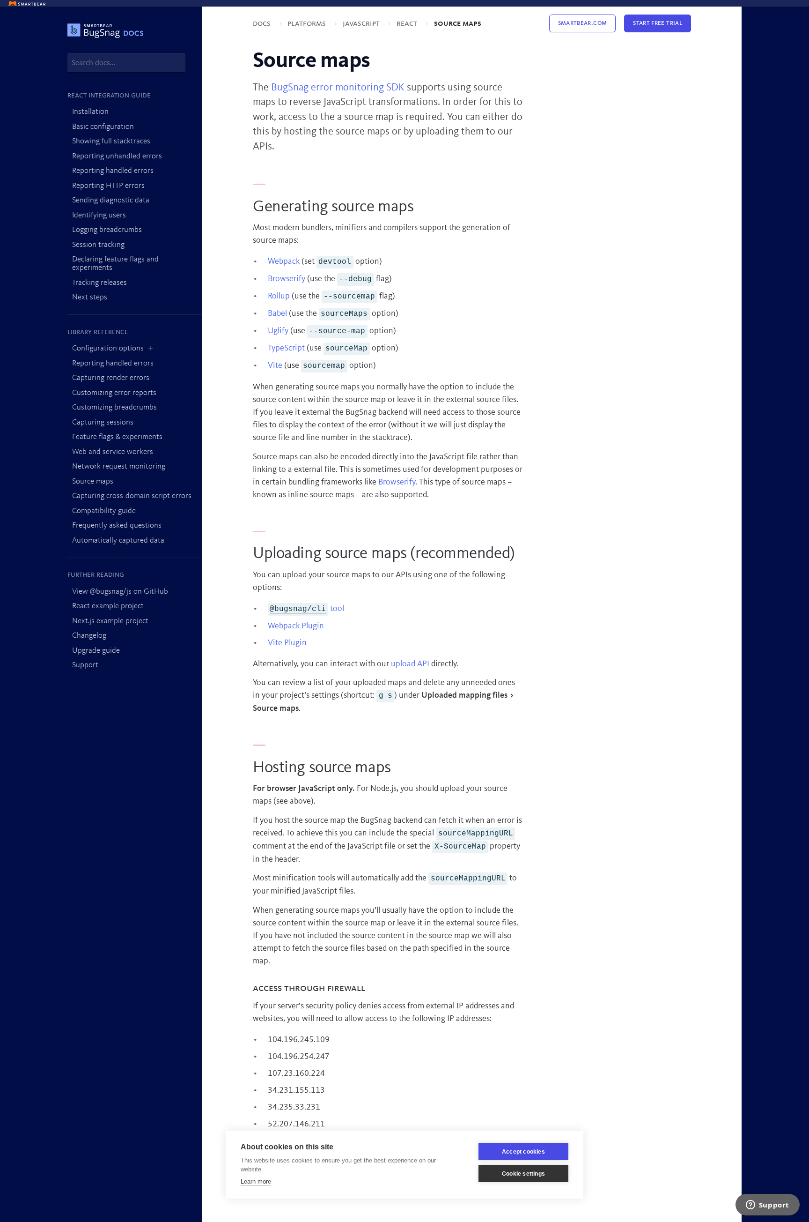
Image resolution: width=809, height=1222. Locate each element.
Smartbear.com (582, 23)
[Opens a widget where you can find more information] (767, 1205)
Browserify (286, 279)
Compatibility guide (104, 511)
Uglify (278, 331)
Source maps (92, 481)
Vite (275, 365)
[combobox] (126, 62)
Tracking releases (99, 283)
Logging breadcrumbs (107, 230)
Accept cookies (523, 1151)
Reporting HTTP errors (108, 186)
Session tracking (98, 245)
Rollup (279, 296)
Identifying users (99, 215)
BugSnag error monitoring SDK (337, 88)
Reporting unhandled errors (117, 156)
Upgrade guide (96, 651)
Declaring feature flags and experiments (115, 263)
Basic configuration (103, 127)
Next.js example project (110, 621)
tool (307, 608)
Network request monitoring (118, 466)
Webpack (284, 261)
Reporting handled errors (113, 171)
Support (85, 665)
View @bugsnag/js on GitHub (120, 592)
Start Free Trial (657, 23)
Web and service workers (112, 452)
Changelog (89, 636)
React (408, 23)
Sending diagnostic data (110, 200)
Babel (277, 313)
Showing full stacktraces (111, 141)
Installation (90, 112)
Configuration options (108, 348)
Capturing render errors (110, 378)
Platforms (307, 23)
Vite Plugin (287, 643)
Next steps (89, 297)
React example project (108, 606)
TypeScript (286, 348)
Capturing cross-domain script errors (131, 496)
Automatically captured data (118, 540)
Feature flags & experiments (117, 437)
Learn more (256, 1181)
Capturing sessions (102, 422)
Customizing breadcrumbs (114, 407)
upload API (410, 664)
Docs (262, 23)
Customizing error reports (114, 393)
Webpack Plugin (296, 626)
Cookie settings (523, 1173)
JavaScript (362, 23)
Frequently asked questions (117, 525)
